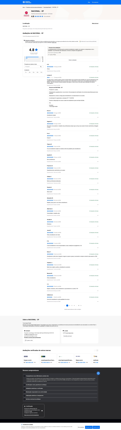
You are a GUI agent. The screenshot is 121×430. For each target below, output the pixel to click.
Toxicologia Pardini (47, 7)
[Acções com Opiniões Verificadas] (97, 85)
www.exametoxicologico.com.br (30, 335)
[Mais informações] (42, 410)
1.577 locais (50, 13)
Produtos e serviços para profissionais (34, 7)
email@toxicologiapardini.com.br (30, 334)
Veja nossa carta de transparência (31, 415)
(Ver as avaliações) (47, 16)
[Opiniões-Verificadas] (27, 2)
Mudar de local (95, 23)
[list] (60, 358)
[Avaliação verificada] (89, 66)
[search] (41, 66)
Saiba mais (54, 42)
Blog (89, 2)
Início (24, 7)
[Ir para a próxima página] (81, 305)
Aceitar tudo (96, 427)
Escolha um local (68, 336)
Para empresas (95, 2)
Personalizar (81, 427)
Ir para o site (30, 340)
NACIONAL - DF (55, 7)
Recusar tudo (89, 427)
